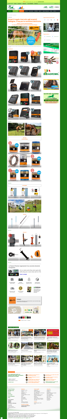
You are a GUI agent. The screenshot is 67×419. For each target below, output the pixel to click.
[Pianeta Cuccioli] (52, 36)
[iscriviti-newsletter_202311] (51, 103)
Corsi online (10, 394)
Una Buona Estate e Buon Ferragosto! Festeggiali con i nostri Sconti (52, 364)
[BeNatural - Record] (24, 310)
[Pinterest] (24, 317)
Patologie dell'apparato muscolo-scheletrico (34, 377)
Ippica (22, 396)
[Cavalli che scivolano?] (27, 345)
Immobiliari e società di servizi (38, 394)
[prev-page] (8, 368)
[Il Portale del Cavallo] (12, 7)
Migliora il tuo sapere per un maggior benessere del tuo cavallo (40, 364)
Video (9, 397)
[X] (21, 317)
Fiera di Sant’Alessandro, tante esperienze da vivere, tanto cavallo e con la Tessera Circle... (27, 338)
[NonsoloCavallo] (44, 36)
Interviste (22, 395)
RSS (8, 408)
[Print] (30, 317)
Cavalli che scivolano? (24, 350)
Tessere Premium (11, 389)
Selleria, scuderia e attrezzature (38, 398)
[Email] (28, 317)
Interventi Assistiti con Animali (25, 394)
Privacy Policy (10, 404)
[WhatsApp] (26, 317)
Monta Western (23, 398)
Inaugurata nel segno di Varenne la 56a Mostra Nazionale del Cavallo (39, 337)
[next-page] (10, 368)
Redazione (9, 401)
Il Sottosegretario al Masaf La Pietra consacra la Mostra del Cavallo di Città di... (14, 338)
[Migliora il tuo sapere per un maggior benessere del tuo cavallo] (40, 358)
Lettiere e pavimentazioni (37, 395)
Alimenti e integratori (50, 393)
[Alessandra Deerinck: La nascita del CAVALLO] (40, 345)
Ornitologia (48, 398)
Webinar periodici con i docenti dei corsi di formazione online (52, 382)
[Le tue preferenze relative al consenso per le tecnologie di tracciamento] (1, 418)
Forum (35, 403)
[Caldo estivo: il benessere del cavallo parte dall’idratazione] (14, 358)
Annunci (9, 393)
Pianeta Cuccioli (56, 36)
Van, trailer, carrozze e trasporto (38, 399)
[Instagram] (48, 20)
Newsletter (28, 320)
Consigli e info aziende (24, 320)
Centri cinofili (49, 396)
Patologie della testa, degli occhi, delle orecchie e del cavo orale (34, 380)
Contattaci (9, 400)
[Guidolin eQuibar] (51, 65)
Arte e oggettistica (49, 394)
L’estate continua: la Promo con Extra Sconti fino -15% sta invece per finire (53, 338)
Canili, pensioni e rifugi (50, 395)
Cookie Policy (10, 405)
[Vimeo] (54, 20)
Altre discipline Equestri (24, 402)
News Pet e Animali (24, 399)
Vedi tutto (9, 121)
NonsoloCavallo (48, 36)
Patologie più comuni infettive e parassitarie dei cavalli (33, 375)
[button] (57, 4)
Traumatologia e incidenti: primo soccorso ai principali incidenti (34, 382)
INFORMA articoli (23, 393)
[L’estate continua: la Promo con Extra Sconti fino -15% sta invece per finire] (53, 332)
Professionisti (36, 397)
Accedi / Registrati (11, 399)
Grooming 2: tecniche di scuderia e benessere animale (52, 377)
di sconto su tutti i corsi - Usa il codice (33, 1)
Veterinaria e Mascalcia (24, 401)
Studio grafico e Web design (12, 403)
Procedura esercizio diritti (11, 407)
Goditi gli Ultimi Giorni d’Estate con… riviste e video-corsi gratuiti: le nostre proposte (27, 364)
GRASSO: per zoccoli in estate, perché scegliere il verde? (13, 350)
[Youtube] (57, 20)
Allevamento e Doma (24, 390)
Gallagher (19, 299)
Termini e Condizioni (11, 406)
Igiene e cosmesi (36, 393)
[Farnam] (51, 89)
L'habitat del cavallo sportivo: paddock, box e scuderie (51, 380)
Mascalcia (35, 396)
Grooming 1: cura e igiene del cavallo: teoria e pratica (52, 375)
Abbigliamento (36, 390)
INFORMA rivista (11, 390)
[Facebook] (19, 317)
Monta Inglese (23, 397)
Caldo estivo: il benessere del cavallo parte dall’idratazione (14, 364)
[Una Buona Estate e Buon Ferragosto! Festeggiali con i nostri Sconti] (53, 358)
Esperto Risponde (11, 396)
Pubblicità (9, 402)
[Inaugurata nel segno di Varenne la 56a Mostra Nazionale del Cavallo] (40, 332)
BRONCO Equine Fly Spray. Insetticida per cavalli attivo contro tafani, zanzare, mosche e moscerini (53, 351)
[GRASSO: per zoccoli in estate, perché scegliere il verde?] (14, 345)
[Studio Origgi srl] (51, 53)
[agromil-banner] (51, 77)
